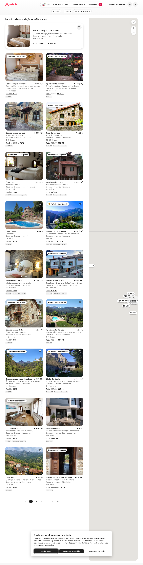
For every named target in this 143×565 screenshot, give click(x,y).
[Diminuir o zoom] (133, 32)
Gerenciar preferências (97, 551)
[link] (25, 501)
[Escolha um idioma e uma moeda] (129, 4)
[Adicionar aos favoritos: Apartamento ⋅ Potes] (40, 253)
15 (58, 501)
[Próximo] (63, 501)
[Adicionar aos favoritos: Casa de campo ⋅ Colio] (80, 253)
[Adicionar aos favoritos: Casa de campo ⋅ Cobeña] (80, 204)
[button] (38, 43)
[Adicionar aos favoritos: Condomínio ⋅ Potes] (40, 400)
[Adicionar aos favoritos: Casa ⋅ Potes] (40, 154)
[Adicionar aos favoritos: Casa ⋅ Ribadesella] (80, 400)
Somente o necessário (71, 551)
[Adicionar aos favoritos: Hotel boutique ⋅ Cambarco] (40, 56)
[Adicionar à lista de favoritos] (79, 27)
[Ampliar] (133, 28)
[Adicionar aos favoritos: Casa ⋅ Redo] (40, 450)
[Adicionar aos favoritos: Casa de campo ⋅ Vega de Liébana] (40, 351)
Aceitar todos (46, 551)
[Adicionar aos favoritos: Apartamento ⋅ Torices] (80, 302)
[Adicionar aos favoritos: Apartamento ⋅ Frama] (80, 154)
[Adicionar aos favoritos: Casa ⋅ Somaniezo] (80, 105)
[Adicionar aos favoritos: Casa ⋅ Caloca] (40, 204)
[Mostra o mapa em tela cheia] (133, 22)
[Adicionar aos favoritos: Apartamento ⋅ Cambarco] (80, 56)
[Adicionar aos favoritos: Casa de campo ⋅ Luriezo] (40, 105)
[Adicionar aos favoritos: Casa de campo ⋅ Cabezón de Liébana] (80, 450)
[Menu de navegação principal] (135, 4)
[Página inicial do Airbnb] (11, 4)
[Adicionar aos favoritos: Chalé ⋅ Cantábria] (80, 351)
